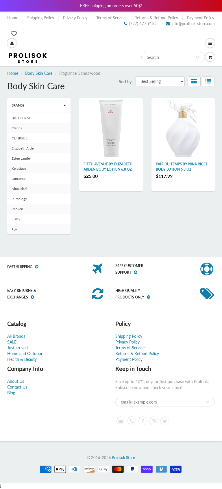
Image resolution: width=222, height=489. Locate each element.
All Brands (16, 336)
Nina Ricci (19, 188)
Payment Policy (200, 17)
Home (12, 17)
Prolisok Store (123, 457)
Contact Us (17, 387)
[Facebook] (142, 421)
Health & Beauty (22, 359)
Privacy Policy (75, 17)
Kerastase (19, 168)
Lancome (18, 178)
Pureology (19, 199)
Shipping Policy (40, 17)
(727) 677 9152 (143, 23)
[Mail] (120, 421)
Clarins (17, 128)
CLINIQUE (19, 138)
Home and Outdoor (24, 353)
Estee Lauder (21, 158)
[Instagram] (153, 421)
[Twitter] (164, 421)
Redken (17, 209)
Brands (18, 105)
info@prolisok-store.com (193, 23)
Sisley (16, 219)
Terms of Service (110, 17)
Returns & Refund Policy (156, 17)
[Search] (198, 57)
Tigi (14, 229)
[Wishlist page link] (14, 33)
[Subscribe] (208, 401)
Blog (11, 392)
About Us (15, 381)
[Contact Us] (131, 421)
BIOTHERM (21, 118)
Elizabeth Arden (24, 148)
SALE (11, 341)
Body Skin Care (38, 73)
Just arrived (17, 347)
